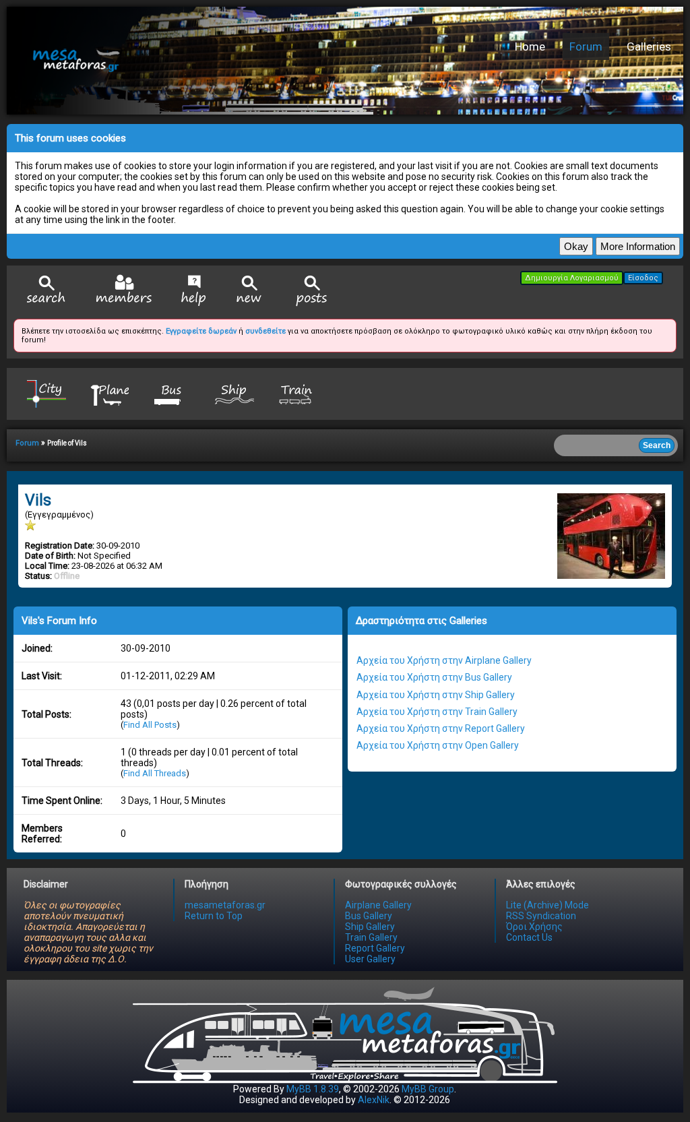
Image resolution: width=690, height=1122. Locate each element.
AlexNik (373, 1099)
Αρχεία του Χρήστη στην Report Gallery (440, 728)
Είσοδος (643, 278)
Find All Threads (154, 773)
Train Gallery (371, 937)
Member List (124, 290)
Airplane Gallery (378, 905)
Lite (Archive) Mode (547, 905)
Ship (234, 393)
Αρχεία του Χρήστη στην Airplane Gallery (444, 660)
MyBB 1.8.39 (312, 1089)
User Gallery (370, 959)
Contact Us (529, 937)
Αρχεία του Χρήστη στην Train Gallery (437, 711)
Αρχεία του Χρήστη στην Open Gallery (437, 745)
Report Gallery (375, 948)
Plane (109, 393)
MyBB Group (428, 1089)
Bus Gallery (368, 915)
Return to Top (214, 915)
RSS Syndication (541, 915)
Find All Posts (150, 725)
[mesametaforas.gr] (219, 61)
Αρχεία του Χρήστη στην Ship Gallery (435, 694)
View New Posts (249, 291)
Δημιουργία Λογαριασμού (572, 278)
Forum (585, 46)
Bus (171, 393)
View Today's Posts (312, 291)
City (46, 393)
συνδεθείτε (265, 331)
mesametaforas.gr (225, 905)
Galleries (649, 46)
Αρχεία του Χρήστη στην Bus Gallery (434, 677)
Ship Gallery (370, 926)
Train (297, 393)
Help (193, 290)
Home (530, 46)
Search (46, 291)
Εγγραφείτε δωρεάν (201, 331)
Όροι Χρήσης (534, 926)
